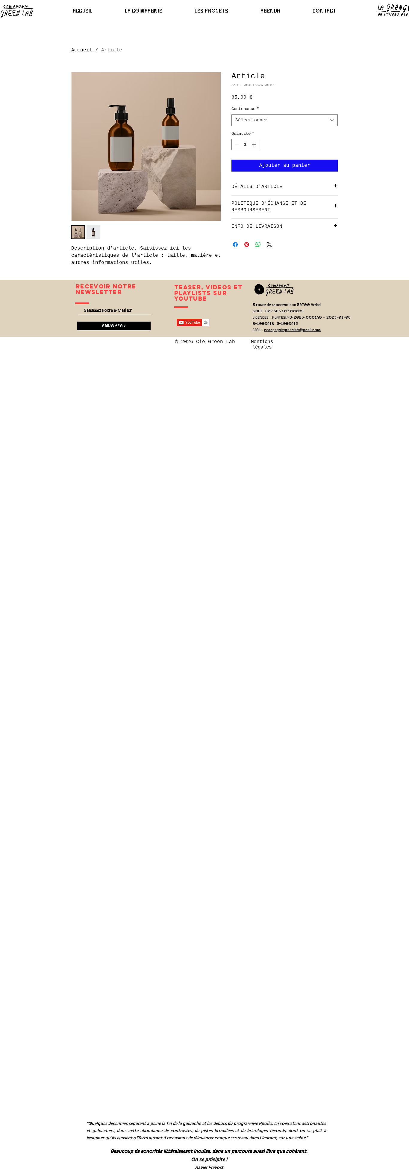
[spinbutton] (245, 144)
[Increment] (254, 144)
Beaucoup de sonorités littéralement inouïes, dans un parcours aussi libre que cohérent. (208, 1151)
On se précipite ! (209, 1160)
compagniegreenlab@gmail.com (292, 330)
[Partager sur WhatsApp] (258, 244)
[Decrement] (236, 144)
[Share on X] (269, 244)
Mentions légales (262, 344)
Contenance (245, 108)
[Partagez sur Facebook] (235, 244)
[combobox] (284, 120)
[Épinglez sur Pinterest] (246, 244)
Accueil (81, 50)
